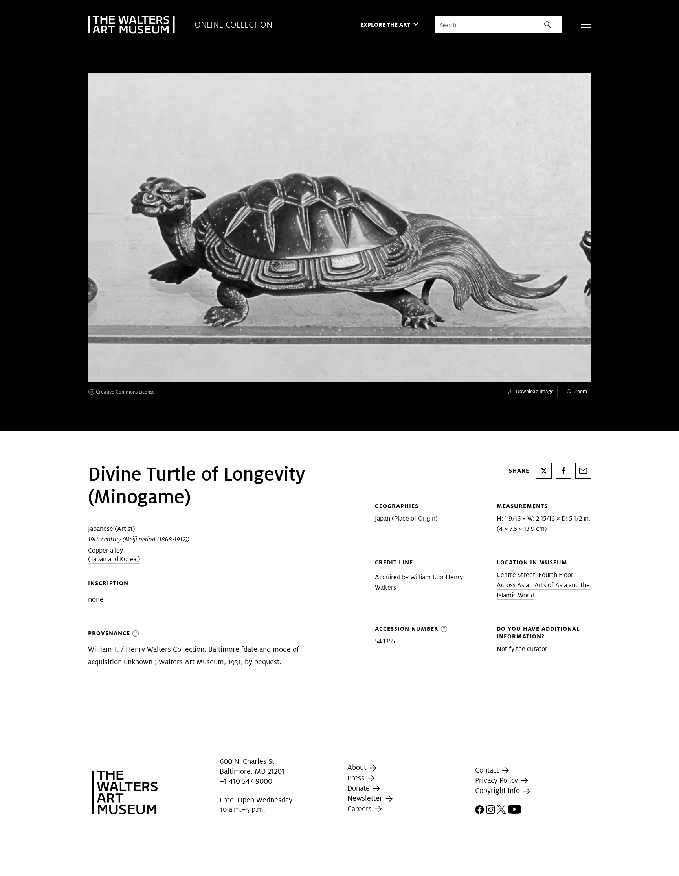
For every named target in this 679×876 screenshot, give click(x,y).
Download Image (535, 391)
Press (356, 777)
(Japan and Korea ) (114, 559)
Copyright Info (498, 790)
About (357, 767)
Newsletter (365, 798)
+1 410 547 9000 (246, 780)
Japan (382, 518)
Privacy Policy (497, 780)
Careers (360, 808)
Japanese (100, 529)
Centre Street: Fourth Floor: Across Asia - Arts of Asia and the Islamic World (543, 585)
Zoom (580, 391)
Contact (488, 769)
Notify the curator (522, 649)
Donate (359, 788)
